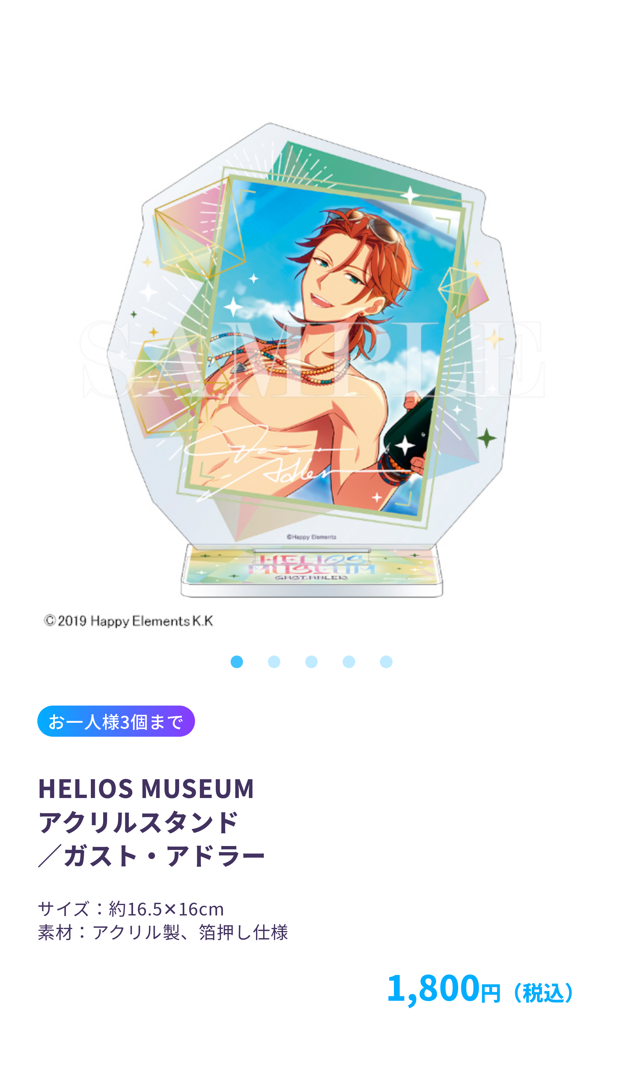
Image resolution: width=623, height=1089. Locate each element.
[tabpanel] (311, 360)
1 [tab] (236, 661)
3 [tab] (311, 661)
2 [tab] (274, 661)
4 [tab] (348, 661)
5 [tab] (386, 661)
